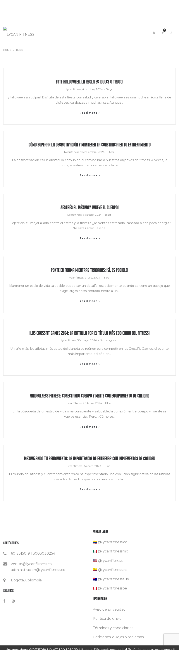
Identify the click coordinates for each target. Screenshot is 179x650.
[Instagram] (13, 601)
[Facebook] (4, 601)
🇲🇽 (95, 551)
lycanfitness (73, 89)
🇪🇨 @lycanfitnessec (110, 570)
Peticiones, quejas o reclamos (118, 637)
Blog (109, 89)
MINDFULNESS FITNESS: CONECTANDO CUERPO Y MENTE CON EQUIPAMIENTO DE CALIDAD (89, 395)
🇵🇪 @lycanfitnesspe (110, 588)
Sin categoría (108, 340)
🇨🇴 (95, 542)
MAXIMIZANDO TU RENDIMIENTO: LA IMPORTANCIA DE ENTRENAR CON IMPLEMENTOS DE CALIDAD (89, 458)
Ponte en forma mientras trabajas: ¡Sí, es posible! (89, 270)
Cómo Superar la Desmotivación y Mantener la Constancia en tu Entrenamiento (90, 144)
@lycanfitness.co (112, 542)
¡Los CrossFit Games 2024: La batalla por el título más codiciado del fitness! (89, 333)
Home (7, 50)
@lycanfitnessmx (113, 551)
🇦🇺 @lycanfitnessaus (111, 579)
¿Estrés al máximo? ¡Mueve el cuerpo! (89, 207)
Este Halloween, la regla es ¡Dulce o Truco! (89, 81)
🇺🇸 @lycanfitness (107, 561)
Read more (88, 112)
